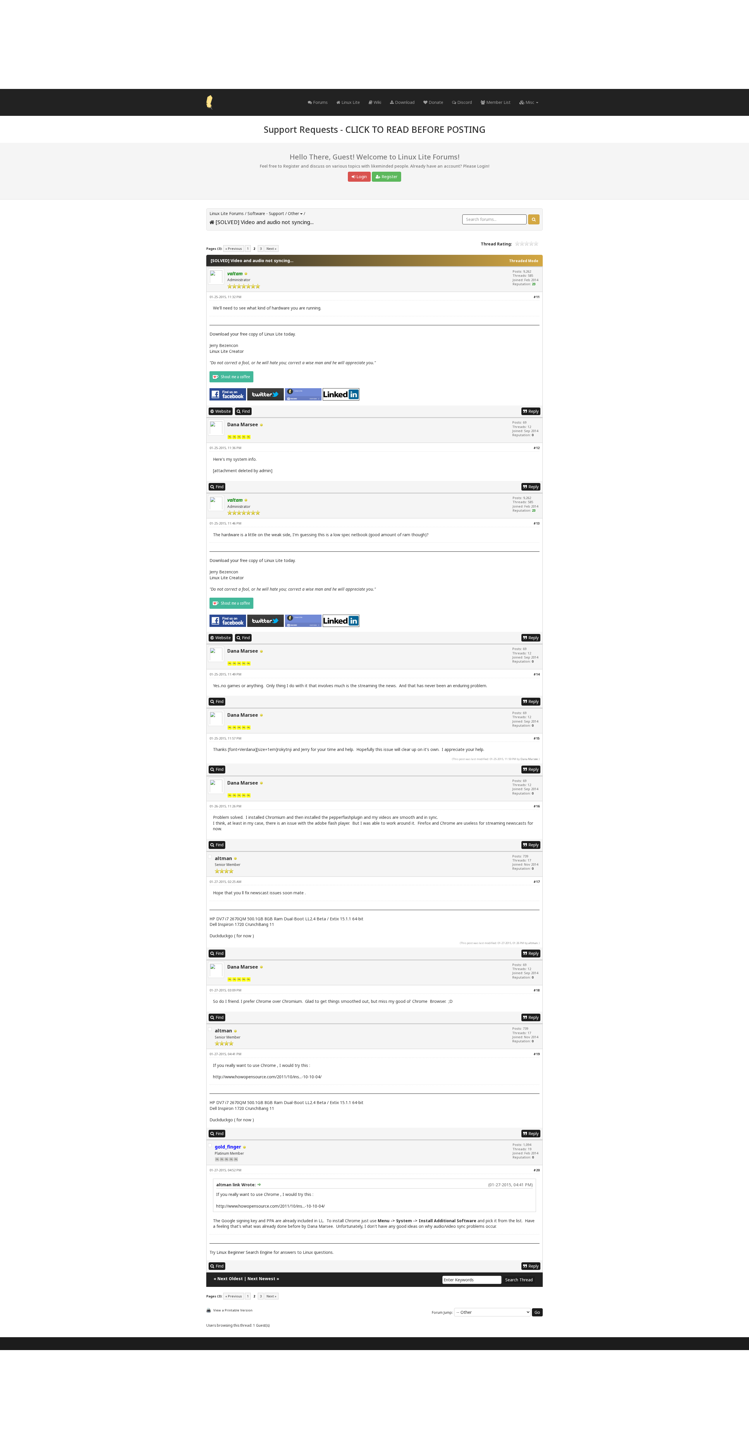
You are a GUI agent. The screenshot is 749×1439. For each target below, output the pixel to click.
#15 (536, 738)
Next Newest (261, 1278)
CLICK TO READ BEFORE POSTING (415, 129)
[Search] (534, 219)
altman (223, 858)
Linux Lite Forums (226, 213)
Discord (464, 102)
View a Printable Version (232, 1310)
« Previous (233, 248)
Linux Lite (350, 102)
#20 (536, 1170)
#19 (536, 1054)
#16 (536, 806)
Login (361, 176)
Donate (435, 102)
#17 (536, 881)
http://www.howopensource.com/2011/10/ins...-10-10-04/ (267, 1076)
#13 (536, 523)
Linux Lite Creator (226, 351)
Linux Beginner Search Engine (244, 1252)
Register (388, 176)
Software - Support (266, 213)
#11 (536, 297)
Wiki (376, 102)
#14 (536, 674)
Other (293, 213)
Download (404, 102)
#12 (536, 448)
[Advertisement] (374, 44)
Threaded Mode (523, 260)
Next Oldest (230, 1278)
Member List (498, 102)
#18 (536, 990)
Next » (271, 248)
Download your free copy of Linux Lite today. (252, 334)
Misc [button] (529, 102)
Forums (320, 102)
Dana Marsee (242, 424)
